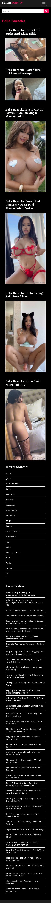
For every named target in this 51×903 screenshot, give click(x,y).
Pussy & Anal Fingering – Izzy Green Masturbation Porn (22, 637)
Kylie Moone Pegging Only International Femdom (24, 768)
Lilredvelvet (11, 536)
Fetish (12, 2)
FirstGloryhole (12, 483)
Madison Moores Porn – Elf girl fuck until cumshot (24, 866)
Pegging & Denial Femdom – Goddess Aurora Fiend (23, 737)
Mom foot (10, 515)
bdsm (8, 489)
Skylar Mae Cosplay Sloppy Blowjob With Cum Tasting (24, 707)
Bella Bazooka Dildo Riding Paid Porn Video (24, 294)
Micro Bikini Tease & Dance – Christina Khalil (23, 835)
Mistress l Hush (13, 552)
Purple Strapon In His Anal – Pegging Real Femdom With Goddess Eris (25, 652)
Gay (8, 557)
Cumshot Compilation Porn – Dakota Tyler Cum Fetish (25, 851)
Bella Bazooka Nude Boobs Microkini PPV (23, 383)
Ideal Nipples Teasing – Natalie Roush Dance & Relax (23, 859)
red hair (9, 499)
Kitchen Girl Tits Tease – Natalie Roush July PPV (23, 745)
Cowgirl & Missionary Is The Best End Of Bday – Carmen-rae (24, 874)
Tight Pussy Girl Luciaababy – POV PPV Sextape (23, 822)
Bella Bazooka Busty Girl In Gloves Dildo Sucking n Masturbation (24, 113)
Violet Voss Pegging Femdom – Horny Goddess (22, 882)
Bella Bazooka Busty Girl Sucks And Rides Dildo (22, 31)
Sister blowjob (12, 531)
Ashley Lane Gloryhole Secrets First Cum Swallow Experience (24, 699)
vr (7, 573)
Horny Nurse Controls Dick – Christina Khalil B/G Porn (23, 753)
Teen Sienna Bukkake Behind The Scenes (24, 615)
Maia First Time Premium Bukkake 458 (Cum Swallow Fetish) (23, 730)
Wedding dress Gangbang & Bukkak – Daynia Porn (23, 889)
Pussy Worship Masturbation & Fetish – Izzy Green (24, 722)
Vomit (8, 542)
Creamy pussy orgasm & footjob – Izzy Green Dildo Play (23, 799)
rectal (8, 473)
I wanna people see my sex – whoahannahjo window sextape (20, 593)
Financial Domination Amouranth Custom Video (25, 645)
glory (8, 478)
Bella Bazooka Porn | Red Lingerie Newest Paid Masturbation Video (22, 205)
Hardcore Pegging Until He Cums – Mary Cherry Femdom (24, 807)
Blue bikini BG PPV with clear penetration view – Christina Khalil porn (25, 629)
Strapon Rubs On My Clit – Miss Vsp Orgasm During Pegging (22, 843)
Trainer (9, 563)
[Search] (46, 11)
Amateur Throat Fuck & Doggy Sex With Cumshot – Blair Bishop (24, 791)
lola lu (9, 526)
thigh (8, 520)
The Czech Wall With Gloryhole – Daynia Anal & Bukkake (24, 660)
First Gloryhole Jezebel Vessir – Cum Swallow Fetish (22, 815)
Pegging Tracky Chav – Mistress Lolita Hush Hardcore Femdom (23, 691)
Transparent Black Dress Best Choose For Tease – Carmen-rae (25, 676)
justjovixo (10, 505)
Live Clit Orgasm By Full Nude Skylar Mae (25, 610)
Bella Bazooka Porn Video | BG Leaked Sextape (23, 71)
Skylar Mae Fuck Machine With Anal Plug (24, 829)
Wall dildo (10, 494)
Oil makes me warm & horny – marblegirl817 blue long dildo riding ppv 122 (24, 602)
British (9, 547)
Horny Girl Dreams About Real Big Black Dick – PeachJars (24, 714)
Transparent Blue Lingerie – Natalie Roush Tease (25, 683)
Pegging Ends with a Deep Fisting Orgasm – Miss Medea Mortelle (25, 622)
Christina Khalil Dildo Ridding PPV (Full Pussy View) (23, 761)
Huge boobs (11, 510)
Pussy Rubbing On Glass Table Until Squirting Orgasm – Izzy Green (22, 784)
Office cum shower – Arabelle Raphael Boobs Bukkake (23, 776)
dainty (9, 568)
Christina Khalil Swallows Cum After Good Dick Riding (25, 668)
